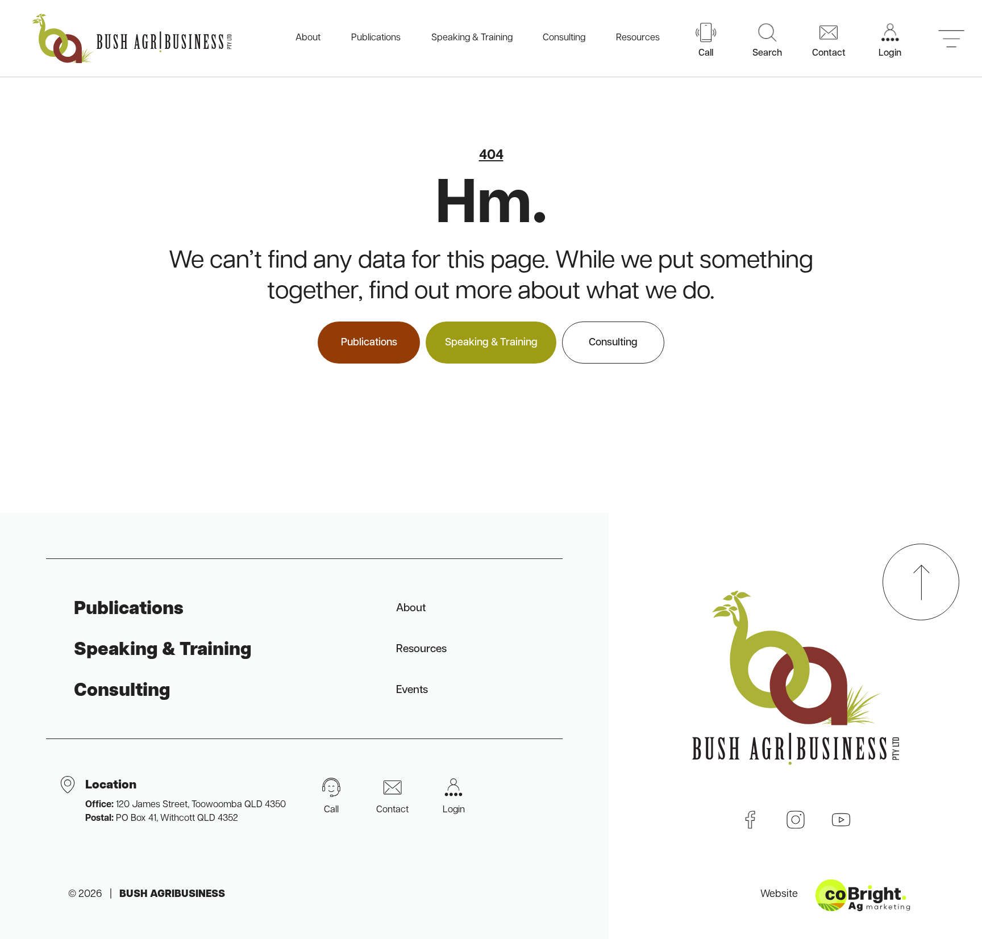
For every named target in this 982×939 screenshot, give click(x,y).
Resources (638, 38)
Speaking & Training (472, 38)
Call (331, 810)
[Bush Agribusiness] (132, 38)
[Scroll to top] (921, 582)
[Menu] (951, 38)
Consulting (564, 38)
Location (185, 801)
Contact (392, 810)
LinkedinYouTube (841, 820)
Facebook (750, 820)
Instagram (796, 820)
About (308, 38)
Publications (376, 38)
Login (454, 810)
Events (412, 690)
